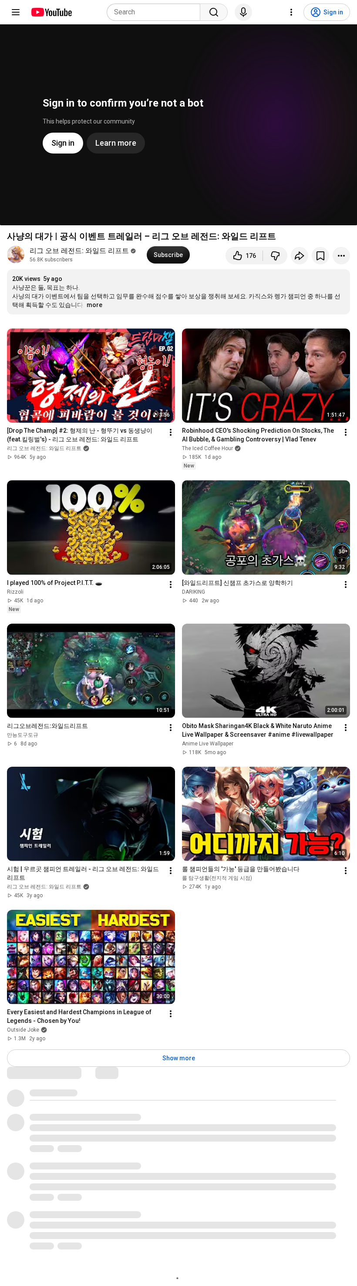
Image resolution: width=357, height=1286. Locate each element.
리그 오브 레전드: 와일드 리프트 (79, 251)
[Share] (299, 255)
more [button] (94, 304)
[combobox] (156, 12)
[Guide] (15, 12)
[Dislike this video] (275, 255)
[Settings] (291, 12)
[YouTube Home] (51, 12)
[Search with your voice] (243, 12)
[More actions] (341, 255)
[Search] (214, 12)
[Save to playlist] (320, 255)
